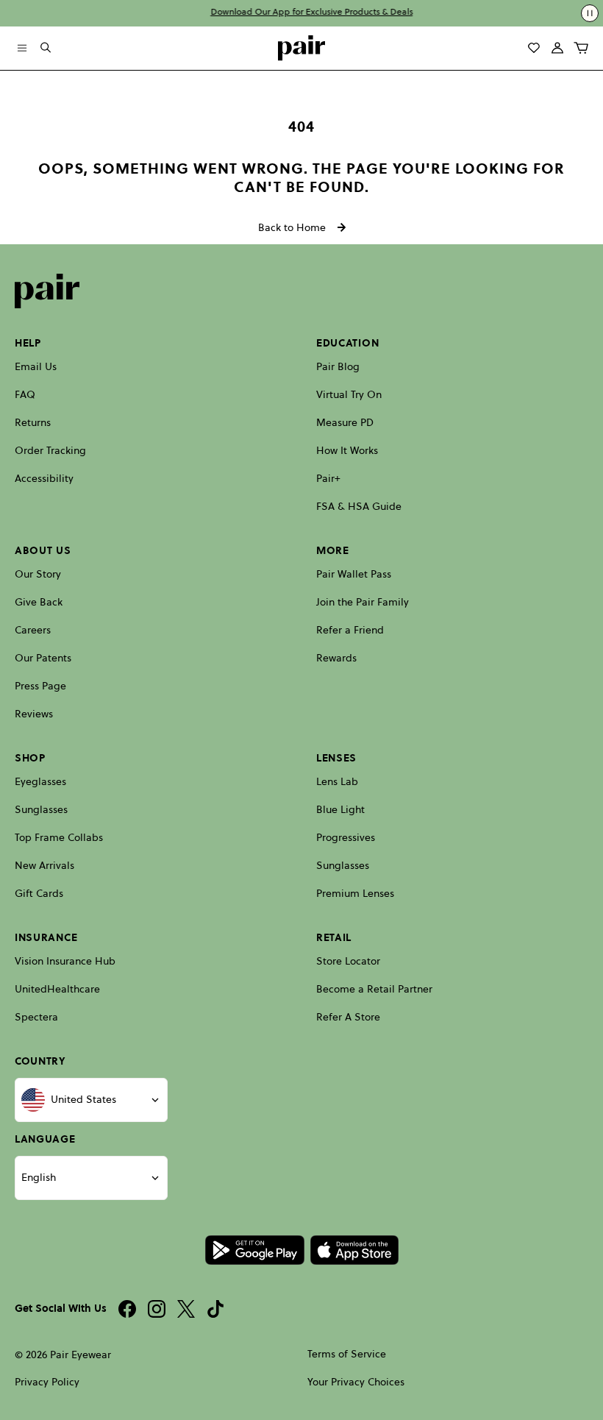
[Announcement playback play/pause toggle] (590, 13)
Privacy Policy (47, 1382)
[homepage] (301, 48)
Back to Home (292, 227)
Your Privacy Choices (355, 1382)
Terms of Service (346, 1354)
